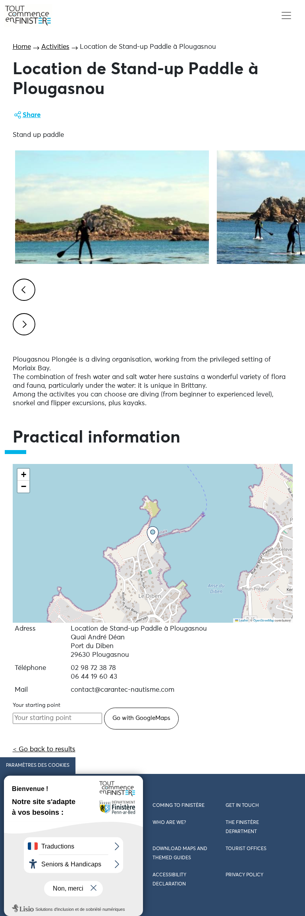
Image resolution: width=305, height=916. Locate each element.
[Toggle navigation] (286, 16)
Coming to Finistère (178, 805)
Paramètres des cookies (37, 765)
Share (32, 115)
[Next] (23, 323)
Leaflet (243, 620)
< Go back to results (44, 749)
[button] (153, 534)
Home (22, 47)
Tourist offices (246, 849)
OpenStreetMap (263, 620)
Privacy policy (244, 875)
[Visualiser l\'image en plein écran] (112, 207)
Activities (55, 47)
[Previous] (23, 288)
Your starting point (36, 705)
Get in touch (242, 805)
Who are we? (169, 822)
